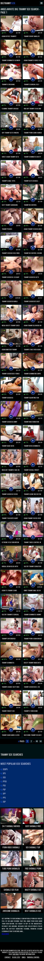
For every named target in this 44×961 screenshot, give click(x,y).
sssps (5, 769)
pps (4, 797)
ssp (4, 801)
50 (41, 741)
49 (37, 741)
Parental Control (33, 957)
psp (4, 789)
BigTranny (8, 3)
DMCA (23, 957)
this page (15, 954)
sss (4, 777)
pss (4, 785)
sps (4, 773)
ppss (4, 781)
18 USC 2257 (16, 957)
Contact (8, 957)
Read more (5, 934)
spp (4, 793)
